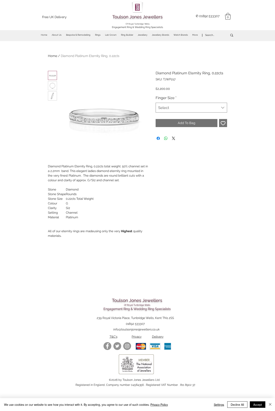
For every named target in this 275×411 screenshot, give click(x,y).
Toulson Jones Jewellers (137, 16)
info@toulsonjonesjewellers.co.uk (136, 329)
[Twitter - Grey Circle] (117, 346)
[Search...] (232, 35)
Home (52, 56)
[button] (228, 16)
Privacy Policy (159, 405)
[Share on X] (173, 138)
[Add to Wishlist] (223, 123)
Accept (257, 405)
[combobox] (191, 108)
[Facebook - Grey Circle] (107, 346)
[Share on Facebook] (158, 138)
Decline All (237, 405)
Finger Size (166, 98)
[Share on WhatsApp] (165, 138)
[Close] (270, 404)
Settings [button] (219, 405)
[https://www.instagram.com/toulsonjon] (127, 346)
